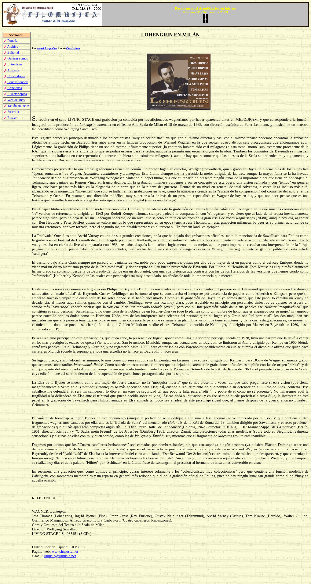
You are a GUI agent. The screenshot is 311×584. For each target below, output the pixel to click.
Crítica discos (16, 76)
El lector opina (17, 94)
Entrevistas (14, 64)
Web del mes (16, 100)
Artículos (13, 70)
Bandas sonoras (17, 82)
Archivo (12, 46)
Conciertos (14, 88)
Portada (12, 40)
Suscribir (13, 111)
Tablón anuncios (18, 106)
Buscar (12, 117)
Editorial (13, 52)
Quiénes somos (17, 58)
